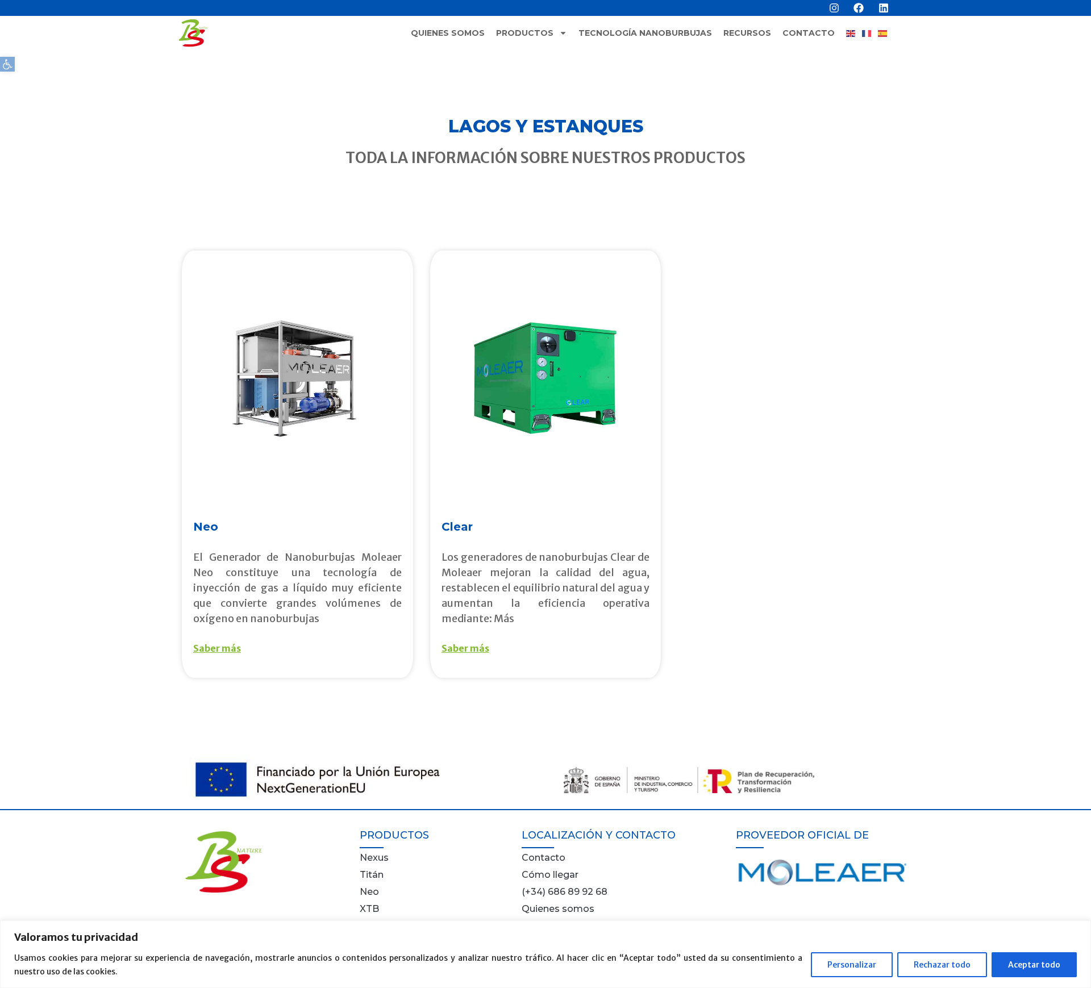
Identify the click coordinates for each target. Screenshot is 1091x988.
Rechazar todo (942, 965)
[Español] (886, 33)
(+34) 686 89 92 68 (564, 891)
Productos (524, 33)
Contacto (808, 33)
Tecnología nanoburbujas (645, 33)
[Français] (870, 33)
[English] (854, 33)
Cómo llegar (550, 874)
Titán (372, 874)
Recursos (747, 33)
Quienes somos (448, 33)
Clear (457, 526)
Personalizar (851, 965)
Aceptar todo (1034, 965)
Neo (205, 526)
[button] (7, 64)
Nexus (374, 857)
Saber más (217, 648)
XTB (369, 908)
